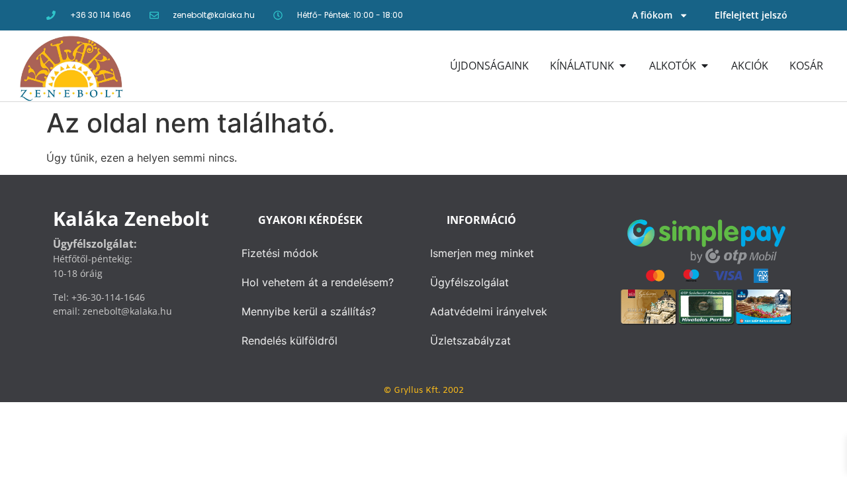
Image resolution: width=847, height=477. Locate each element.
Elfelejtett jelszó (751, 15)
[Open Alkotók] (704, 66)
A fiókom (652, 15)
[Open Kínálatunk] (622, 66)
